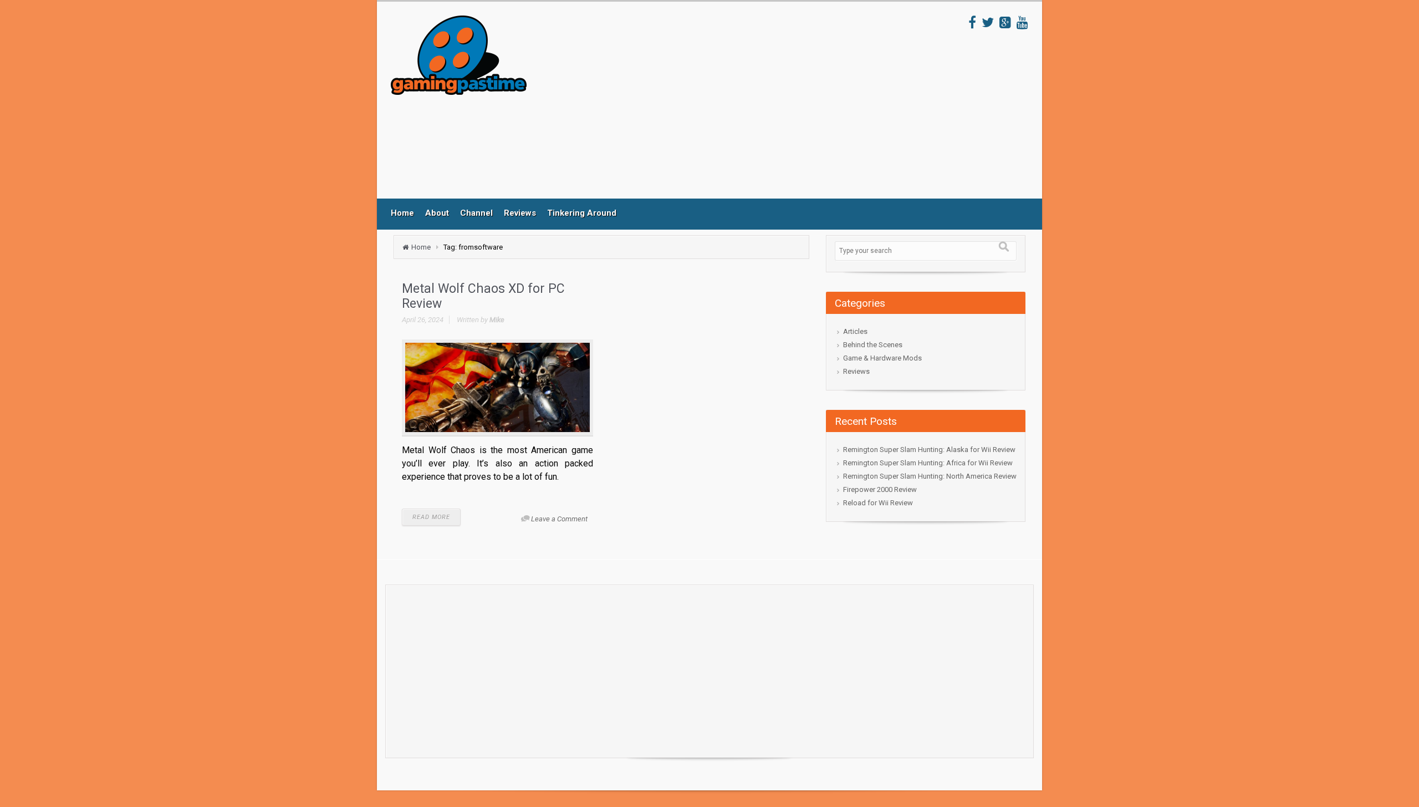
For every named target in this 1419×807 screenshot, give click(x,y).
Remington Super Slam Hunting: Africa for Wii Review (928, 463)
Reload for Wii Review (878, 503)
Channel (476, 213)
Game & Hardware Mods (882, 358)
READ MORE (431, 517)
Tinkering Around (581, 213)
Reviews (520, 213)
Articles (855, 331)
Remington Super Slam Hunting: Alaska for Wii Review (929, 449)
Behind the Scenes (872, 345)
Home (402, 213)
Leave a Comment (559, 519)
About (437, 213)
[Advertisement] (748, 107)
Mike (496, 320)
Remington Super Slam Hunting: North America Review (930, 476)
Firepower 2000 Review (880, 489)
